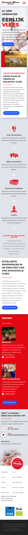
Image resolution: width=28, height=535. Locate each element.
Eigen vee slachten (17, 482)
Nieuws (3, 477)
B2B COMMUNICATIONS (16, 530)
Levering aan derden (17, 492)
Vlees (13, 472)
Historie (3, 487)
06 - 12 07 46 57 (13, 429)
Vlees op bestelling (17, 477)
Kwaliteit (3, 482)
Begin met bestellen (11, 113)
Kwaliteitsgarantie (10, 307)
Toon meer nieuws (9, 402)
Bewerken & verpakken (18, 487)
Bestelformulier (5, 492)
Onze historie (8, 44)
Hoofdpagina (4, 472)
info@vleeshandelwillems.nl (18, 435)
